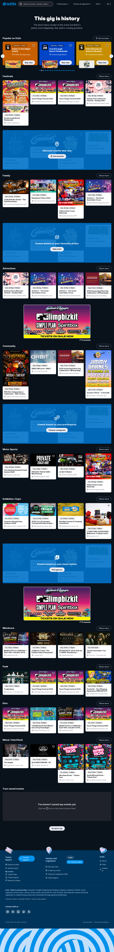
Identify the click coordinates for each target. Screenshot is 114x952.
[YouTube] (13, 912)
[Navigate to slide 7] (51, 70)
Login (70, 857)
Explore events (13, 864)
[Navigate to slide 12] (60, 70)
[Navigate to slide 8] (52, 70)
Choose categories (57, 430)
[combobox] (35, 4)
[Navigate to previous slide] (2, 56)
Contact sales (76, 862)
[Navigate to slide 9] (54, 70)
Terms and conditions (101, 922)
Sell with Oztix (53, 867)
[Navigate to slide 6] (49, 70)
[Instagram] (7, 912)
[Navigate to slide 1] (40, 70)
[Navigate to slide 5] (47, 70)
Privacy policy (87, 922)
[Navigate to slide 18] (70, 70)
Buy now (29, 62)
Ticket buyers (62, 4)
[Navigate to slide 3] (44, 70)
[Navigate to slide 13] (61, 70)
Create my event (54, 870)
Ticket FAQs (12, 874)
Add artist (57, 249)
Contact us (105, 869)
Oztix (98, 4)
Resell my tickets (14, 880)
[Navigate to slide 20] (74, 70)
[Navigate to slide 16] (67, 70)
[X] (29, 912)
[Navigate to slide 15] (65, 70)
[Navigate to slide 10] (56, 70)
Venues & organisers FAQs (58, 874)
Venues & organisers (81, 4)
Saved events (13, 868)
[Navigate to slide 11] (58, 70)
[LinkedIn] (18, 912)
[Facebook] (23, 912)
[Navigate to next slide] (111, 56)
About (104, 861)
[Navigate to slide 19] (72, 70)
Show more (104, 76)
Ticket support (13, 877)
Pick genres (57, 570)
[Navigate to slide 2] (42, 70)
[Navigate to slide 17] (68, 70)
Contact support (26, 858)
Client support (53, 878)
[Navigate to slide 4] (45, 70)
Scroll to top (57, 828)
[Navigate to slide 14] (63, 70)
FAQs (104, 864)
